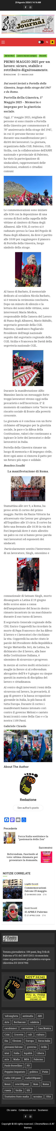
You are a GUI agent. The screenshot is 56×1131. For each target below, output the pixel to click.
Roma (46, 1084)
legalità (28, 1053)
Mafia (16, 1059)
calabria (34, 1022)
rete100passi (22, 1084)
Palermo (38, 1059)
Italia (16, 1053)
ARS (40, 1016)
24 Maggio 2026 (34, 895)
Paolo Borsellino (13, 1065)
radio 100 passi (12, 1078)
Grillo (44, 1047)
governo (31, 1047)
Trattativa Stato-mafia (16, 1096)
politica (34, 1071)
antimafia (28, 1016)
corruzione (27, 1028)
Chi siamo (12, 1110)
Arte (6, 1022)
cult (30, 1034)
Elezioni (16, 1040)
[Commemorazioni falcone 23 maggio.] (12, 889)
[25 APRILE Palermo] (12, 911)
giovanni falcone (13, 1047)
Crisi (6, 1034)
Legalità (28, 884)
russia (7, 1090)
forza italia (44, 1040)
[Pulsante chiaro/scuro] (41, 42)
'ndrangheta (11, 1016)
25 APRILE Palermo (36, 911)
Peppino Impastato (14, 1071)
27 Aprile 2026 (33, 915)
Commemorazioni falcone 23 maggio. (36, 889)
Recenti (42, 56)
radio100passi (32, 1078)
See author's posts (28, 807)
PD (28, 1065)
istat (6, 1053)
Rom (35, 1084)
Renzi (7, 1084)
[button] (3, 42)
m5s (6, 1059)
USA (48, 1096)
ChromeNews (42, 1123)
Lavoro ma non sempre (26, 56)
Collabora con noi (27, 1110)
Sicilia (19, 1090)
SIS (28, 1090)
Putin (45, 1071)
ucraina (37, 1096)
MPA (26, 1059)
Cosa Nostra (44, 1028)
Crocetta (18, 1034)
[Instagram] (30, 7)
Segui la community (52, 42)
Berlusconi (20, 1022)
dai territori (9, 56)
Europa (30, 1040)
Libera (40, 1053)
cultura (40, 1034)
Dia (6, 1040)
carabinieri (10, 1028)
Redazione (11, 75)
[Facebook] (25, 7)
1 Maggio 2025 (26, 75)
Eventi (27, 908)
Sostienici (43, 1110)
